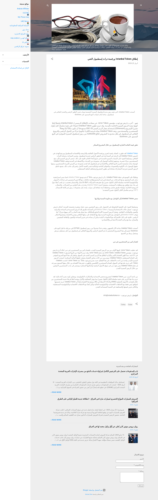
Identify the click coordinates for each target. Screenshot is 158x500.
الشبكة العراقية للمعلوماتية (19, 25)
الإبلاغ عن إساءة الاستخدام (19, 68)
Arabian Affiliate (23, 9)
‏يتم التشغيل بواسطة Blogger (93, 490)
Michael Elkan (89, 494)
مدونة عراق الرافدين (21, 46)
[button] (52, 59)
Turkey (123, 305)
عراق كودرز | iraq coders (20, 38)
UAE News (25, 21)
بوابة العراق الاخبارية (22, 34)
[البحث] (47, 6)
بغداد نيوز (25, 30)
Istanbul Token (132, 153)
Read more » (56, 392)
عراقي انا (25, 42)
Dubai (130, 305)
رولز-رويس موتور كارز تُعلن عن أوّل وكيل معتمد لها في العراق (113, 426)
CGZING (26, 13)
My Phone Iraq (23, 17)
